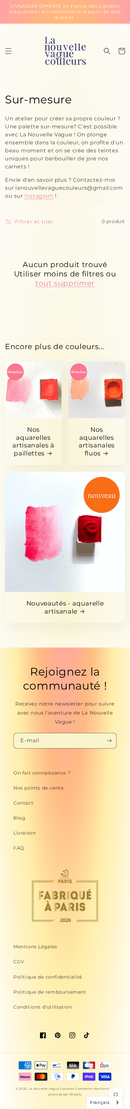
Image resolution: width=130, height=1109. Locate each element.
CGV (18, 962)
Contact (23, 803)
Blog (19, 818)
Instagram (38, 196)
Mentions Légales (35, 947)
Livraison (24, 833)
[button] (8, 51)
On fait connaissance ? (41, 773)
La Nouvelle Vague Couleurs (51, 1088)
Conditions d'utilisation (42, 1007)
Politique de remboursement (49, 992)
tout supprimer (65, 283)
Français (100, 1102)
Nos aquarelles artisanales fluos (97, 441)
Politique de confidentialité (47, 977)
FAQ (18, 848)
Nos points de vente (38, 788)
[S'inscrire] (109, 741)
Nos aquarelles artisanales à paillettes (33, 441)
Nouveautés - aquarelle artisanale (65, 607)
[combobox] (104, 1102)
